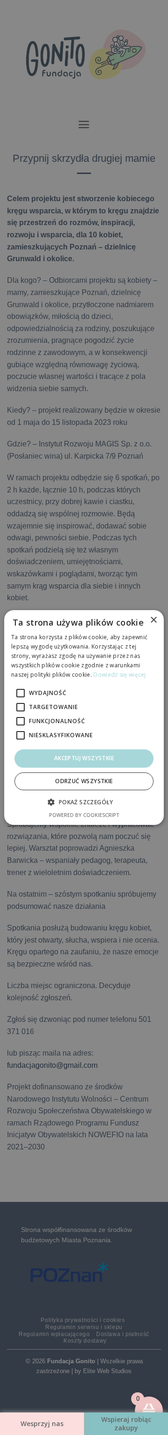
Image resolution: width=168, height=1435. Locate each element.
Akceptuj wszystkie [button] (84, 758)
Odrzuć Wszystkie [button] (83, 781)
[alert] (84, 717)
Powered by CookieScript (84, 814)
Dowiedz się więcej (119, 675)
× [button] (153, 620)
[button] (84, 802)
